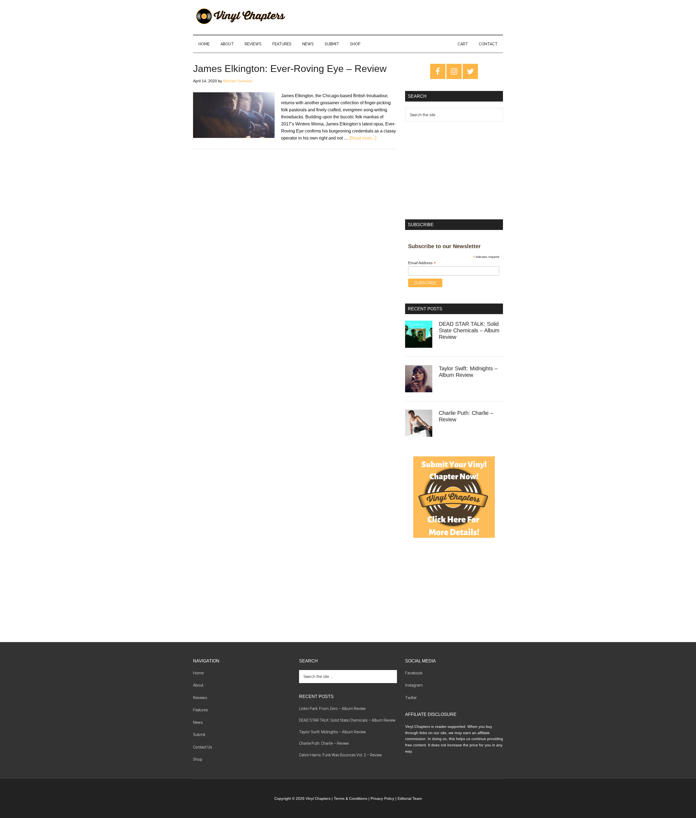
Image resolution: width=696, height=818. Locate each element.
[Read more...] (362, 138)
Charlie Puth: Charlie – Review (324, 743)
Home (198, 673)
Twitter (411, 698)
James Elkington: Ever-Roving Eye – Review (290, 68)
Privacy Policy (382, 798)
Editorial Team (409, 798)
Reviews (200, 698)
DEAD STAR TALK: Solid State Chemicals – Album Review (469, 330)
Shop (197, 759)
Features (200, 710)
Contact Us (202, 747)
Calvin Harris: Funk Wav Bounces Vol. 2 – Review (340, 755)
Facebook (413, 673)
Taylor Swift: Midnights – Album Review (332, 732)
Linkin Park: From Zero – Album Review (332, 708)
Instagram (414, 685)
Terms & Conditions (350, 798)
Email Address (422, 263)
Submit (199, 734)
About (198, 685)
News (198, 722)
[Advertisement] (454, 170)
